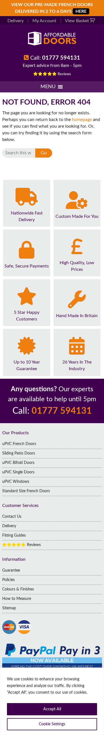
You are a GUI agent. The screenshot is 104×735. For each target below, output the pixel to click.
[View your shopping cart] (93, 21)
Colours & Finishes (18, 589)
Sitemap (9, 608)
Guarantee (11, 570)
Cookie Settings (52, 724)
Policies (8, 580)
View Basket (77, 21)
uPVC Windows (15, 482)
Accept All (52, 709)
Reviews (64, 74)
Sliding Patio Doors (18, 453)
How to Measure (16, 599)
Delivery (15, 21)
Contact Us (11, 517)
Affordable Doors (52, 38)
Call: (55, 58)
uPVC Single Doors (18, 472)
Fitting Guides (14, 535)
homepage (82, 119)
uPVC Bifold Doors (18, 463)
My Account (44, 21)
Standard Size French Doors (26, 491)
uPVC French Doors (19, 444)
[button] (47, 86)
